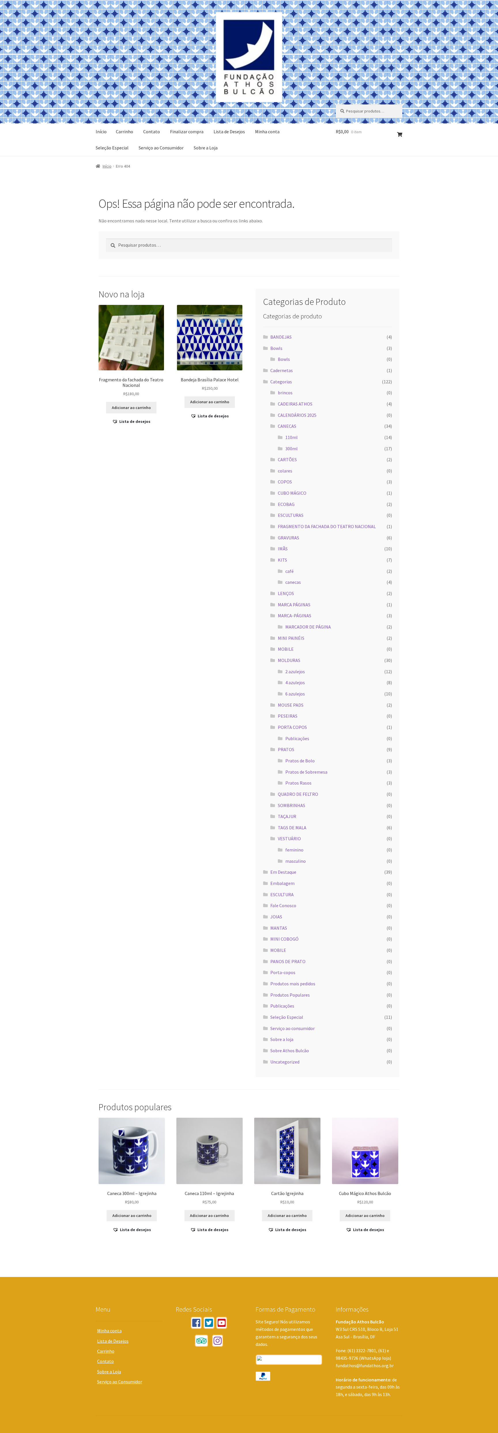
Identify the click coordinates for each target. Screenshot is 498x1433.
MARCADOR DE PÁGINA (308, 627)
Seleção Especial (112, 148)
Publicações (297, 738)
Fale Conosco (283, 905)
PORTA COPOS (292, 727)
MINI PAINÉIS (291, 638)
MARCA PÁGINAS (294, 604)
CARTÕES (287, 459)
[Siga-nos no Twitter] (208, 1322)
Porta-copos (282, 972)
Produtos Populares (290, 995)
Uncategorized (284, 1062)
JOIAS (276, 917)
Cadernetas (281, 370)
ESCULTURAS (290, 515)
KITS (282, 560)
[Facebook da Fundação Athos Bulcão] (196, 1322)
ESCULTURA (282, 894)
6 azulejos (295, 694)
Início (101, 131)
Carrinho (124, 131)
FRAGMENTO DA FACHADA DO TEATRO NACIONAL (327, 526)
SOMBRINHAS (291, 805)
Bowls (276, 348)
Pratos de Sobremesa (306, 772)
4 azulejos (295, 682)
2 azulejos (295, 671)
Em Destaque (283, 872)
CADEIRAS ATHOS (295, 404)
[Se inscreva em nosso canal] (221, 1322)
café (289, 571)
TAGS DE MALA (292, 827)
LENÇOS (286, 593)
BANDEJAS (281, 337)
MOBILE (286, 649)
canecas (293, 582)
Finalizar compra (186, 131)
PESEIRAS (287, 716)
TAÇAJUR (287, 816)
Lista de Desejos (229, 131)
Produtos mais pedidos (292, 983)
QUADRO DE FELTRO (298, 794)
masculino (295, 861)
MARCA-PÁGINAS (294, 615)
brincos (285, 392)
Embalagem (282, 883)
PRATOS (286, 749)
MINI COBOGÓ (284, 939)
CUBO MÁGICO (292, 493)
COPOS (285, 482)
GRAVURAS (288, 538)
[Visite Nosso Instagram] (217, 1340)
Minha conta (267, 131)
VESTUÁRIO (289, 838)
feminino (294, 850)
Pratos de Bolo (300, 761)
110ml (291, 437)
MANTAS (278, 928)
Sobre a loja (281, 1039)
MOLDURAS (289, 660)
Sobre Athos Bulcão (289, 1050)
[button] (131, 421)
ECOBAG (286, 504)
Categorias (281, 381)
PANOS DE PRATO (287, 961)
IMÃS (283, 549)
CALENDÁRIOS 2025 (297, 415)
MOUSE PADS (290, 705)
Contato (151, 131)
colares (285, 471)
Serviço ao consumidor (292, 1028)
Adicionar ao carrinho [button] (131, 407)
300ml (291, 448)
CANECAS (287, 426)
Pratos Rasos (298, 783)
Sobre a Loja (206, 148)
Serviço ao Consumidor (161, 148)
